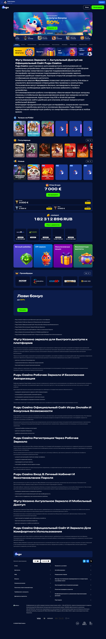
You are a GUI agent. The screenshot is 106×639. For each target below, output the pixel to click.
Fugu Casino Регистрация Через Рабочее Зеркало (30, 327)
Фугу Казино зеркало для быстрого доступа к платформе (32, 319)
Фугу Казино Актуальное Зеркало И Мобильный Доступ (32, 332)
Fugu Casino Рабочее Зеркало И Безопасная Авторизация (32, 322)
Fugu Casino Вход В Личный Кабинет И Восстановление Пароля (34, 329)
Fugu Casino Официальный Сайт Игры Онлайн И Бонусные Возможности (37, 324)
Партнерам (58, 600)
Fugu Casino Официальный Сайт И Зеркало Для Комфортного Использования (38, 334)
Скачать (102, 2)
